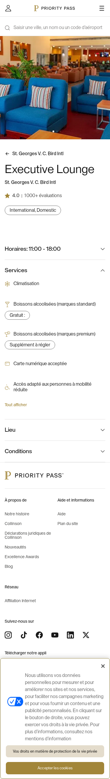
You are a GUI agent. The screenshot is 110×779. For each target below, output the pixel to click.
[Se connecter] (8, 8)
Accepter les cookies (55, 768)
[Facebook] (39, 635)
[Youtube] (54, 635)
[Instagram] (8, 635)
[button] (50, 131)
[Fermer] (103, 666)
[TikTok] (23, 635)
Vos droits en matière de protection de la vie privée (55, 751)
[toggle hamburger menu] (101, 8)
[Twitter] (85, 635)
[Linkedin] (70, 635)
